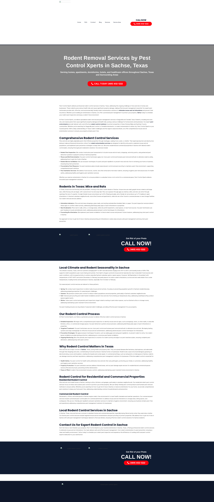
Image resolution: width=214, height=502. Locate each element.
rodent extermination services (100, 143)
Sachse (83, 349)
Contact (93, 22)
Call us (139, 112)
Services (107, 22)
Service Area (117, 22)
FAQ (85, 22)
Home (79, 22)
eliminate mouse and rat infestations (130, 110)
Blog (100, 22)
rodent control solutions (98, 124)
